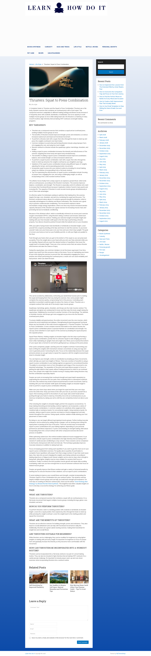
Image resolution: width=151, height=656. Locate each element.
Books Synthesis (33, 47)
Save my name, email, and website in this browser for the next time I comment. (57, 638)
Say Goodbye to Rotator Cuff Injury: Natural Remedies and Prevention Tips (59, 588)
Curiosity (48, 47)
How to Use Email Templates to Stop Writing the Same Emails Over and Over (111, 108)
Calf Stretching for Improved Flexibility (36, 586)
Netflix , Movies (92, 47)
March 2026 (103, 137)
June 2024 (102, 194)
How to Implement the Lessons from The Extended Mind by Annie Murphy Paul (111, 87)
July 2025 (102, 159)
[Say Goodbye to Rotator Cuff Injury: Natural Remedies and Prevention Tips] (59, 576)
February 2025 (104, 172)
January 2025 (103, 175)
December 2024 (104, 178)
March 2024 (103, 202)
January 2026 (103, 143)
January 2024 (103, 208)
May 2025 (102, 164)
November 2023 (104, 213)
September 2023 (104, 218)
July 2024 (102, 191)
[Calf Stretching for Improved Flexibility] (38, 576)
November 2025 (104, 148)
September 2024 (105, 186)
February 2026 (104, 140)
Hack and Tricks (63, 47)
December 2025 (104, 145)
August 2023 (103, 221)
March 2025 (103, 170)
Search (100, 62)
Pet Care (30, 53)
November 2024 (104, 180)
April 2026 (102, 135)
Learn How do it (30, 653)
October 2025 (103, 151)
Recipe (41, 53)
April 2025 (102, 167)
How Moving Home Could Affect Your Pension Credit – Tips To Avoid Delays (79, 588)
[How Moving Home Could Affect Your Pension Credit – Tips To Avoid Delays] (79, 576)
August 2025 (103, 156)
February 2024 (104, 205)
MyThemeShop (120, 653)
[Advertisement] (75, 30)
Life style (77, 47)
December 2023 (104, 210)
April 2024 (102, 199)
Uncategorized (54, 53)
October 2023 (103, 216)
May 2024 (102, 197)
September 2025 (104, 153)
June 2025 (102, 162)
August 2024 (103, 189)
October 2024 (103, 183)
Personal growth (109, 47)
